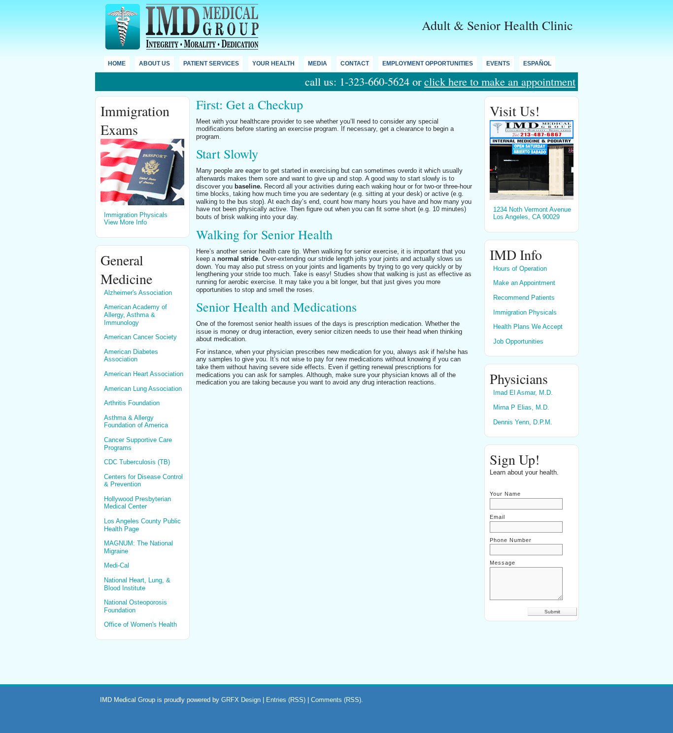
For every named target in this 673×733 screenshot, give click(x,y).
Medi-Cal (116, 565)
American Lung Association (143, 388)
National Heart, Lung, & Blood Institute (137, 584)
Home (117, 63)
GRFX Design (242, 699)
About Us (154, 63)
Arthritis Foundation (132, 403)
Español (537, 63)
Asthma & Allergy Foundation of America (136, 421)
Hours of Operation (520, 268)
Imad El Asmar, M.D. (523, 392)
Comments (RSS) (336, 699)
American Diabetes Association (131, 355)
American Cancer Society (140, 337)
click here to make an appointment (499, 81)
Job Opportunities (518, 341)
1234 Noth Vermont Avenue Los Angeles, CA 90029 (532, 213)
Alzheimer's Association (138, 292)
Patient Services (211, 63)
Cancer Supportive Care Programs (138, 443)
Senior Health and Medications (276, 306)
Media (317, 63)
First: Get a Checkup (249, 104)
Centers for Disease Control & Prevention (143, 480)
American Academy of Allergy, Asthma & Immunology (135, 314)
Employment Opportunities (427, 63)
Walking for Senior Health (264, 234)
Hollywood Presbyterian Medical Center (137, 502)
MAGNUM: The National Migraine (138, 547)
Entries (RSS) (285, 699)
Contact (354, 63)
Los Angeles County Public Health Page (142, 525)
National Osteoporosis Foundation (135, 606)
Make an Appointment (524, 283)
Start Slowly (227, 153)
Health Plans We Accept (528, 326)
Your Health (273, 63)
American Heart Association (143, 374)
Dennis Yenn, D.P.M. (522, 422)
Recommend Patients (524, 297)
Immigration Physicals (525, 312)
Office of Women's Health (140, 624)
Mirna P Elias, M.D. (521, 407)
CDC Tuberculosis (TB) (137, 462)
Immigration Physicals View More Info (136, 218)
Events (498, 63)
